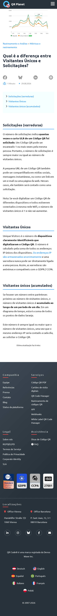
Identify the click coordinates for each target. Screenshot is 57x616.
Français (41, 583)
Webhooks (36, 414)
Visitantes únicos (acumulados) (24, 106)
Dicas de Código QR (40, 439)
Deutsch (21, 568)
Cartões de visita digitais (39, 389)
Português (40, 575)
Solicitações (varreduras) (21, 96)
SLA (5, 464)
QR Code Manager (40, 395)
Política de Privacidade (14, 454)
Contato (7, 397)
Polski (31, 590)
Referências (8, 387)
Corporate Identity (12, 459)
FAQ (35, 444)
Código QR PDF (38, 382)
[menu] (52, 4)
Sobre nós (8, 439)
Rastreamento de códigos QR (39, 402)
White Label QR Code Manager (41, 421)
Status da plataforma (13, 407)
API (33, 409)
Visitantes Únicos (17, 101)
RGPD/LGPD (9, 444)
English (41, 568)
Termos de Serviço (12, 449)
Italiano (20, 583)
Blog (5, 402)
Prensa (6, 392)
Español (20, 575)
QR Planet (18, 4)
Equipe (6, 382)
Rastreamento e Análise (15, 43)
